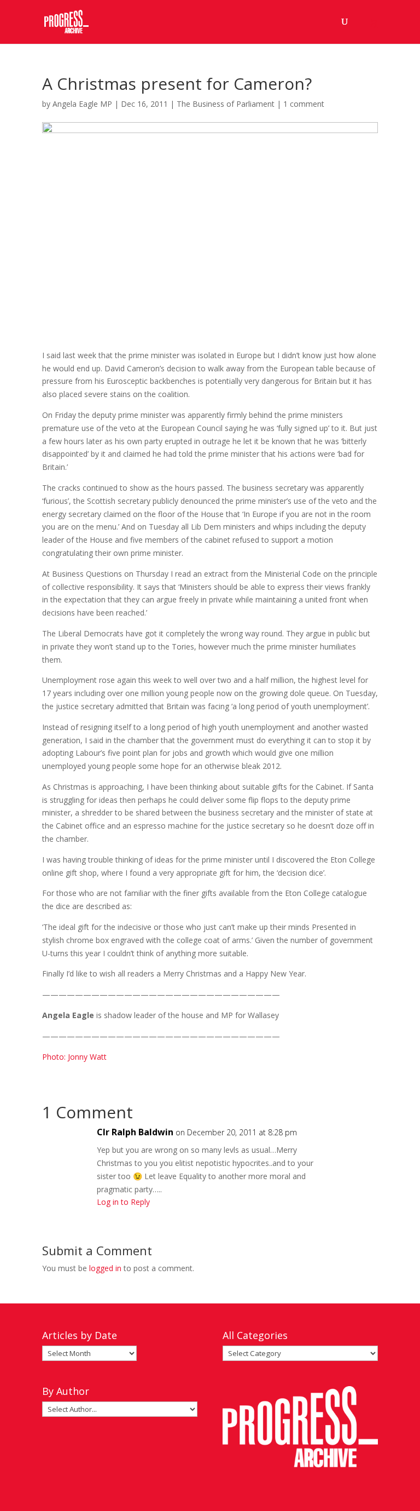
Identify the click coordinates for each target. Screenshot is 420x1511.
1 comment (303, 104)
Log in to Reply (123, 1202)
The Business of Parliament (226, 104)
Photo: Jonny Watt (74, 1057)
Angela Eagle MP (82, 104)
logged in (105, 1268)
